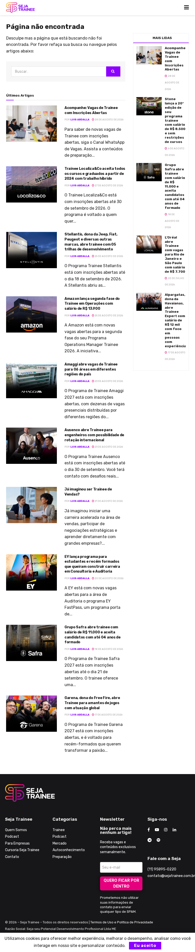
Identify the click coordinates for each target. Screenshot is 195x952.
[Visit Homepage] (20, 8)
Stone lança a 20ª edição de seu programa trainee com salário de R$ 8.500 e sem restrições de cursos (175, 120)
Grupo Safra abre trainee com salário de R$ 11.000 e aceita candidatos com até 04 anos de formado (175, 186)
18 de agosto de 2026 (108, 649)
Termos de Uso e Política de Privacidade (121, 922)
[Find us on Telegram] (150, 840)
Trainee (59, 830)
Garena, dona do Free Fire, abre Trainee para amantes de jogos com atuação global (92, 703)
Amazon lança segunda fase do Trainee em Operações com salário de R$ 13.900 (92, 304)
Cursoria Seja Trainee (22, 850)
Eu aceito (145, 945)
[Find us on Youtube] (157, 830)
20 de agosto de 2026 (108, 578)
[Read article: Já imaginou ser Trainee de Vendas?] (31, 505)
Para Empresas (17, 843)
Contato (12, 857)
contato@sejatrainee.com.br (171, 876)
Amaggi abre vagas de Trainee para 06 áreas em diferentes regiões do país (91, 369)
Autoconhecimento (69, 850)
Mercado (60, 843)
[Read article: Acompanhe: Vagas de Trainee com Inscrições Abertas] (31, 123)
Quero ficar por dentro (121, 883)
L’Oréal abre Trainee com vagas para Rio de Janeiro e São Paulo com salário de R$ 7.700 (175, 254)
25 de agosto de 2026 (108, 256)
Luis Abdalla (79, 119)
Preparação (62, 857)
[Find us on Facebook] (149, 830)
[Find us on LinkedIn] (174, 830)
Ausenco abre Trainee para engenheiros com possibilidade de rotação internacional (94, 435)
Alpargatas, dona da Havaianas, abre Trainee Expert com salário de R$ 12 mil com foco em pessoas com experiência (175, 320)
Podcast (12, 836)
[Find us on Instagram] (166, 830)
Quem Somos (16, 830)
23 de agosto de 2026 (108, 381)
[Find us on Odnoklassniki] (158, 840)
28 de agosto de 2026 (108, 119)
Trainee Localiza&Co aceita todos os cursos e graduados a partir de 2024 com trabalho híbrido (94, 174)
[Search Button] (113, 71)
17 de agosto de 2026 (108, 714)
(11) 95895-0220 (162, 869)
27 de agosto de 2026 (108, 185)
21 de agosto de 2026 (108, 501)
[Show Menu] (186, 7)
